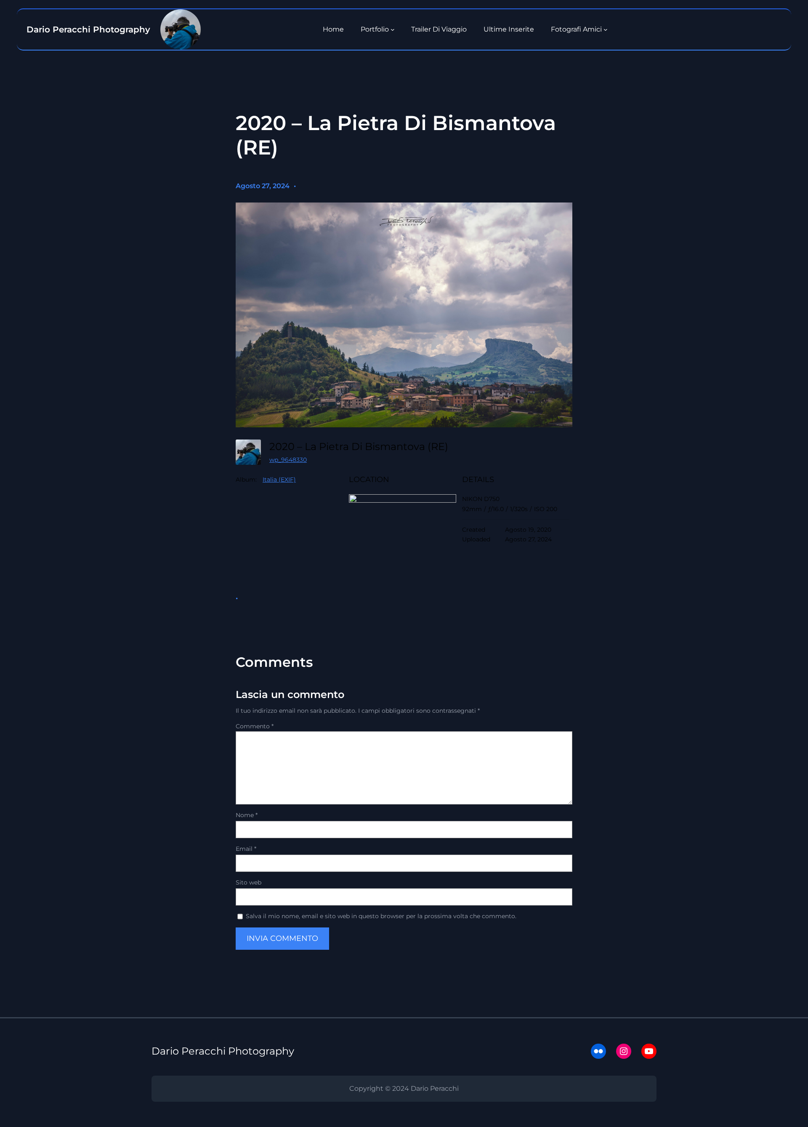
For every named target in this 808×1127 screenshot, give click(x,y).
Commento (255, 726)
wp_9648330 (288, 460)
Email (246, 849)
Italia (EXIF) (279, 479)
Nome (247, 815)
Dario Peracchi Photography (223, 1051)
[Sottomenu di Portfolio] (393, 29)
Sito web (248, 882)
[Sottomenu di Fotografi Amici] (605, 29)
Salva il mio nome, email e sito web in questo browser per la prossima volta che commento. (381, 916)
